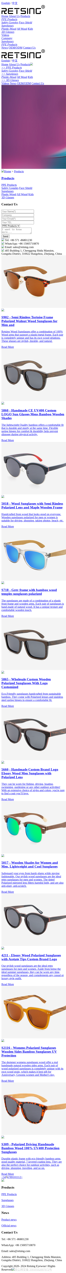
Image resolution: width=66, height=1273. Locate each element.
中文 (15, 3)
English (5, 3)
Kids (30, 28)
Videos (5, 35)
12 (19, 1177)
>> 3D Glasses (10, 80)
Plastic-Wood (8, 28)
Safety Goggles (9, 22)
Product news (9, 1219)
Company (6, 38)
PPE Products (9, 19)
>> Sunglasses (9, 73)
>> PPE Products (11, 67)
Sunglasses (7, 25)
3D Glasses (7, 31)
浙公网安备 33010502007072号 (33, 1269)
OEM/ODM (15, 47)
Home (4, 16)
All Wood (22, 28)
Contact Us (29, 47)
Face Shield (25, 22)
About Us (14, 16)
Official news (8, 1225)
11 (17, 1177)
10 (14, 1177)
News (4, 47)
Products (25, 16)
